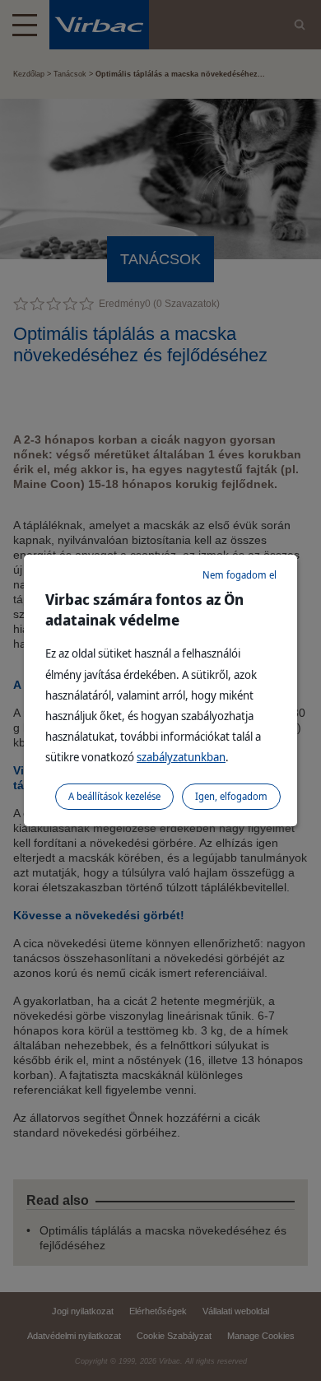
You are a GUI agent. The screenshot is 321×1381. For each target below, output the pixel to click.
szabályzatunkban (181, 757)
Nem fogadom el (239, 575)
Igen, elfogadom (231, 796)
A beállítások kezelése (114, 796)
